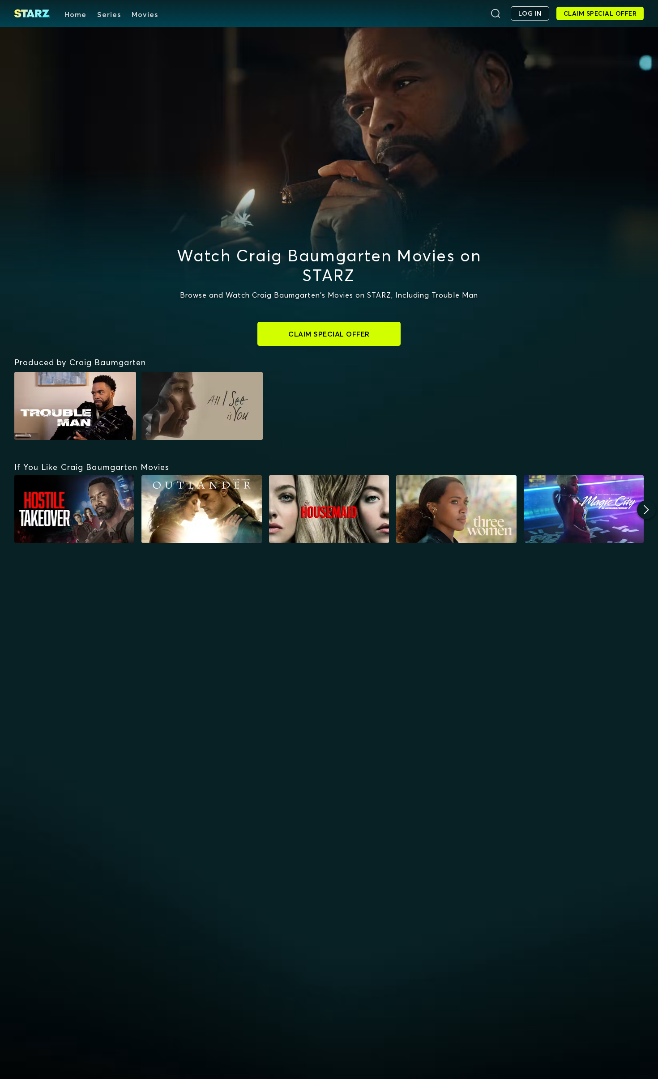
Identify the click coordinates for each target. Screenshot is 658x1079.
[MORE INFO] (74, 509)
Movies (145, 14)
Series (109, 14)
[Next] (646, 509)
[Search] (495, 13)
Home (75, 14)
